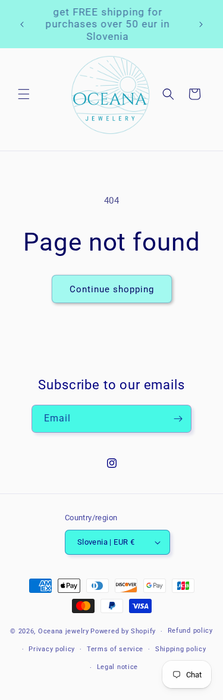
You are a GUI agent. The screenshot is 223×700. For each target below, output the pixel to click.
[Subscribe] (178, 419)
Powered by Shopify (123, 631)
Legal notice (117, 667)
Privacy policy (52, 649)
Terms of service (115, 649)
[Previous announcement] (22, 24)
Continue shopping (112, 289)
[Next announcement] (201, 24)
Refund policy (190, 631)
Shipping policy (180, 649)
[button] (24, 94)
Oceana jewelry (63, 631)
